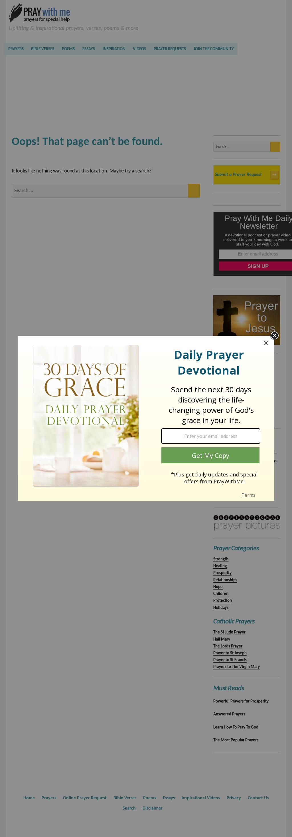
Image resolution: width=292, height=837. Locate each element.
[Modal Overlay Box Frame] (146, 418)
